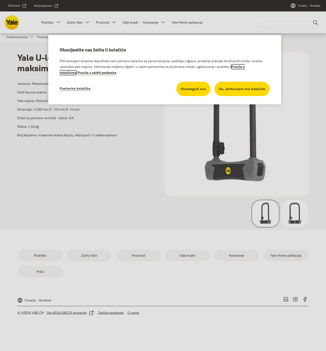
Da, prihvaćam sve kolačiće (242, 89)
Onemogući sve (193, 89)
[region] (164, 69)
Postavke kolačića (75, 88)
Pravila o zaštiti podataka (97, 73)
